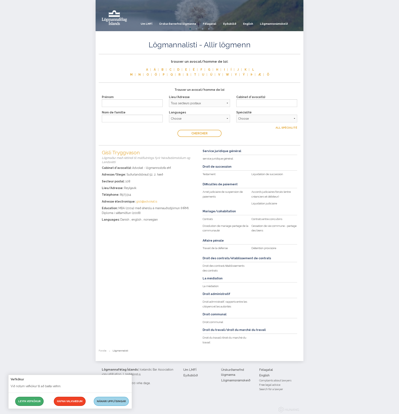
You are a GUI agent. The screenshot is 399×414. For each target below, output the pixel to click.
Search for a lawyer (271, 389)
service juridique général (218, 158)
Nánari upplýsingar (111, 401)
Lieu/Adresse (179, 97)
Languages (177, 112)
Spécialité (244, 112)
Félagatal (209, 23)
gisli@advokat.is (146, 201)
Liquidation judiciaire (264, 203)
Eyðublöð (229, 23)
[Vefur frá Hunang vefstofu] (288, 410)
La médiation (211, 286)
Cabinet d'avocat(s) (250, 97)
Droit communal (213, 322)
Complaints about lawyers (275, 380)
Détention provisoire (263, 248)
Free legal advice (269, 384)
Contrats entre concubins (266, 219)
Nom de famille (114, 112)
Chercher (199, 133)
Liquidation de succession (267, 174)
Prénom (108, 97)
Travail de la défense (215, 248)
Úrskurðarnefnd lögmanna (177, 23)
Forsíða (102, 350)
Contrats (208, 219)
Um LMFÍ (146, 23)
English (248, 23)
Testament (209, 174)
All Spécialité (286, 127)
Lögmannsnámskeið (274, 23)
